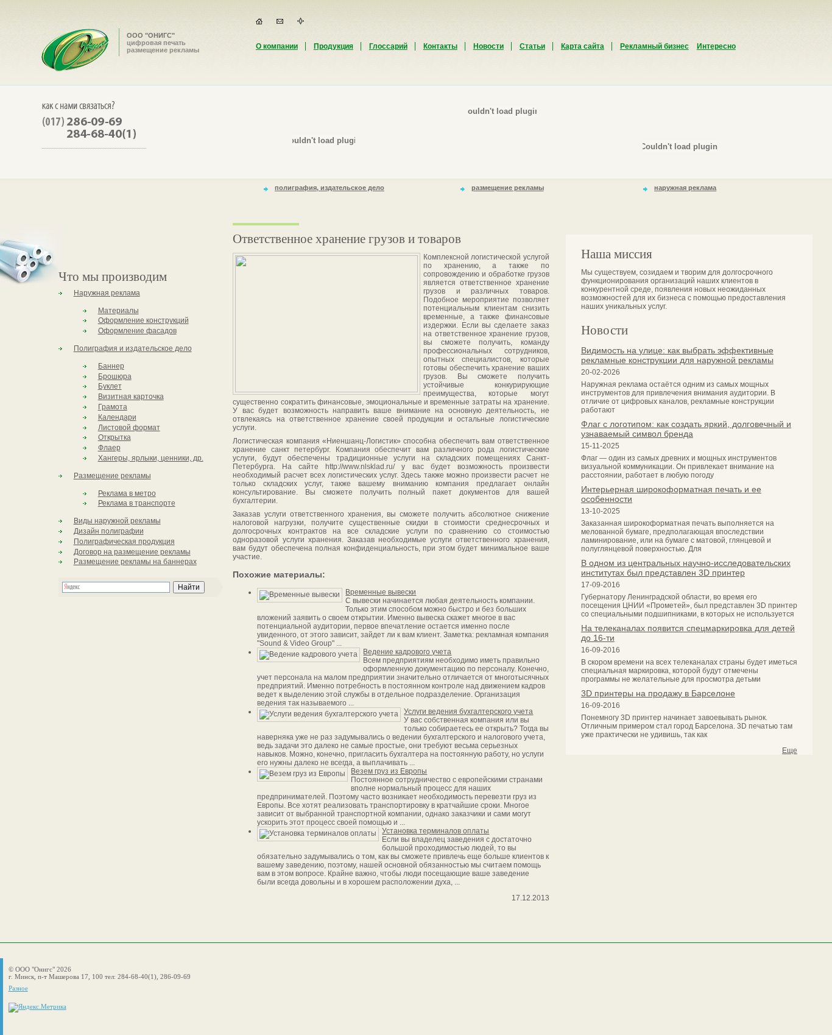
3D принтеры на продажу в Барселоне (658, 693)
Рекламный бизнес (654, 46)
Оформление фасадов (137, 331)
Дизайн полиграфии (109, 531)
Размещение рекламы (112, 476)
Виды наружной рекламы (117, 521)
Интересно (716, 46)
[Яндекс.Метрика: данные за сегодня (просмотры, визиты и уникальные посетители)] (37, 1007)
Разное (18, 988)
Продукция (333, 46)
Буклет (110, 386)
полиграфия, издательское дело (329, 187)
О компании (277, 46)
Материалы (118, 310)
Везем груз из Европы (389, 771)
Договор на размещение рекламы (132, 552)
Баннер (111, 366)
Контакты (440, 46)
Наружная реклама (107, 293)
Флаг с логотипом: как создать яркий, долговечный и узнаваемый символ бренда (686, 429)
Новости (488, 46)
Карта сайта (582, 46)
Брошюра (115, 376)
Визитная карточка (131, 396)
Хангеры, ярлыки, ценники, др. (150, 458)
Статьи (532, 46)
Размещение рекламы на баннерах (135, 561)
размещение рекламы (507, 187)
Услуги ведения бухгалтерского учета (468, 711)
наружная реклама (685, 187)
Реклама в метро (127, 493)
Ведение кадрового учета (407, 652)
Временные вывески (380, 592)
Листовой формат (129, 427)
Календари (117, 417)
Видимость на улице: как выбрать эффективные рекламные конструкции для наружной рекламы (677, 355)
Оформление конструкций (143, 320)
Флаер (109, 447)
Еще (789, 750)
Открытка (114, 437)
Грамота (112, 407)
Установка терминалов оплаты (435, 831)
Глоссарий (388, 46)
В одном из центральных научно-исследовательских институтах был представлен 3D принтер (686, 568)
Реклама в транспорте (136, 503)
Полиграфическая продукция (124, 541)
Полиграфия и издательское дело (133, 348)
